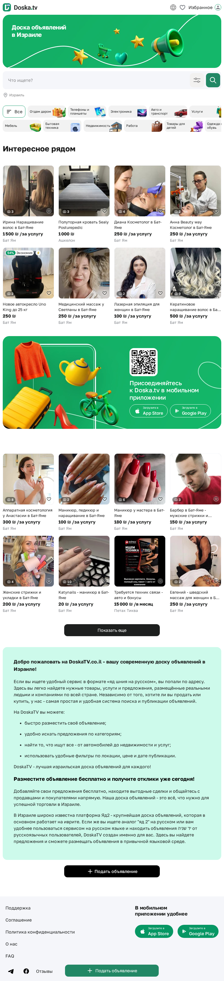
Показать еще (112, 630)
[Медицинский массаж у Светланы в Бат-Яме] (84, 286)
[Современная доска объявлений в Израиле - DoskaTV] (20, 7)
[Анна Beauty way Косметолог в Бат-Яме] (195, 204)
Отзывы (44, 971)
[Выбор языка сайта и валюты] (173, 7)
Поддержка (18, 908)
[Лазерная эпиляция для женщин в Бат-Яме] (140, 286)
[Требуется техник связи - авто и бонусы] (140, 574)
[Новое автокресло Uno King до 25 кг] (28, 286)
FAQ (9, 956)
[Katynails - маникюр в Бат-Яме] (84, 574)
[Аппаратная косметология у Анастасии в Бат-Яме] (28, 492)
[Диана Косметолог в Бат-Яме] (140, 204)
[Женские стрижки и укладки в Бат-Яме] (28, 574)
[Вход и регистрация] (218, 7)
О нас (11, 944)
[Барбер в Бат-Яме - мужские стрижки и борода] (195, 492)
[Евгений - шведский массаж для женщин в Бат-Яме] (195, 574)
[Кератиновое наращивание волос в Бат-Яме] (195, 286)
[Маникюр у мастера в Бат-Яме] (140, 492)
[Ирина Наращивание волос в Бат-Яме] (28, 204)
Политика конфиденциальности (40, 932)
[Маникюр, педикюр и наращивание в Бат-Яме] (84, 492)
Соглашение (18, 920)
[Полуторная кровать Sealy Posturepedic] (84, 204)
